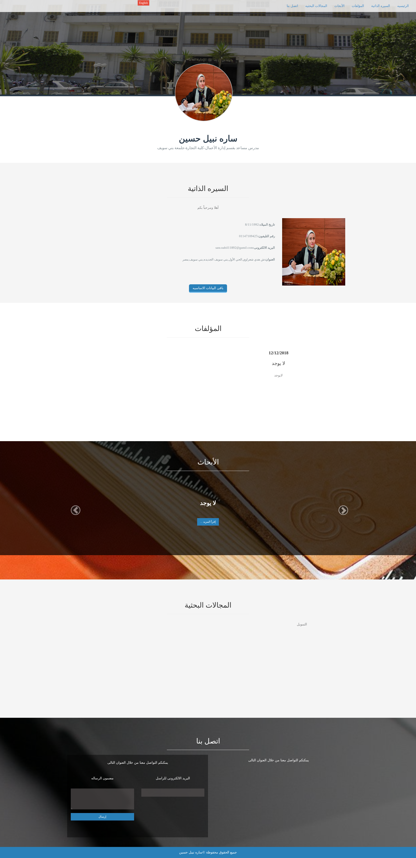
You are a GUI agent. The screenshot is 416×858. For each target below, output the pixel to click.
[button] (75, 510)
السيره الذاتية (380, 6)
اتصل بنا (292, 6)
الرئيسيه (403, 6)
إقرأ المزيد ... (208, 521)
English (143, 3)
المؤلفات (358, 6)
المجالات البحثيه (316, 6)
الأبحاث (339, 6)
